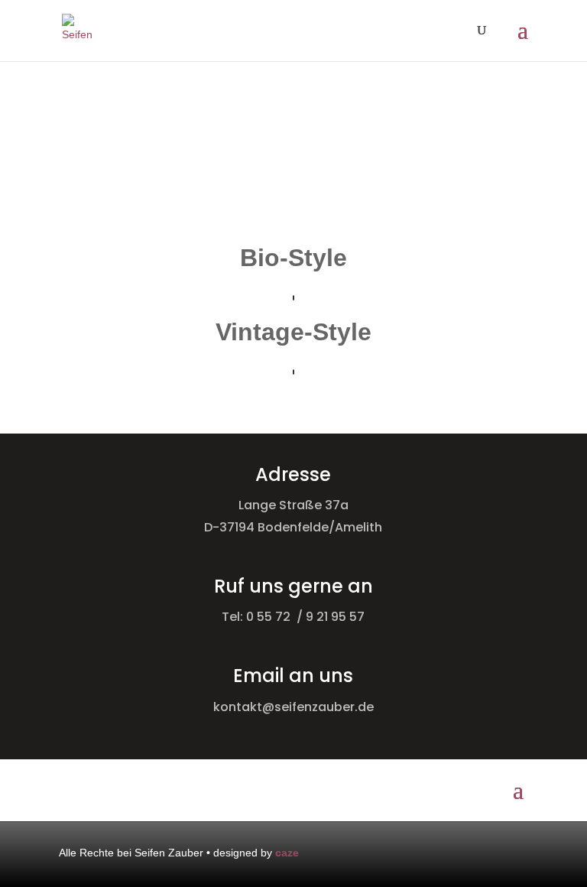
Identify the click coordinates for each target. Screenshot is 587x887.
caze (287, 852)
